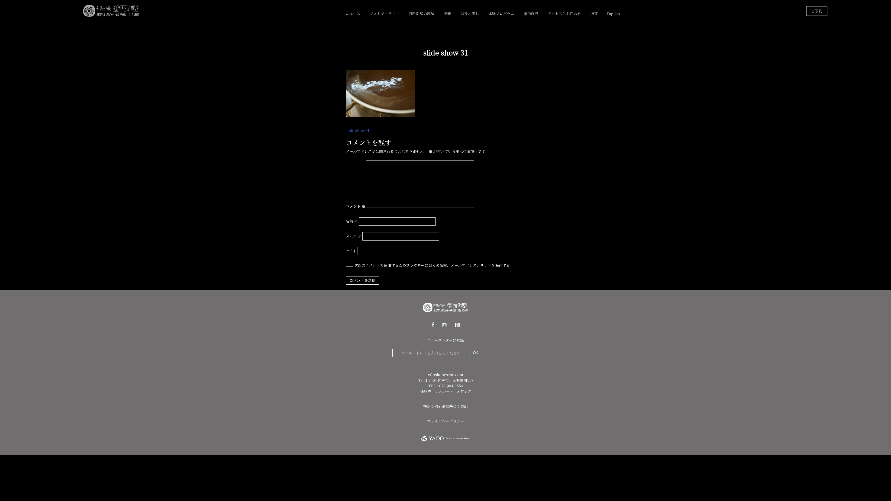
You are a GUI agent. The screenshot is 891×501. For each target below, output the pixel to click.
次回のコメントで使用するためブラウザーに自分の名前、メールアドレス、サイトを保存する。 (433, 265)
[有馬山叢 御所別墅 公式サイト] (111, 10)
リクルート (444, 391)
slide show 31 (357, 130)
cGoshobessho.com (445, 374)
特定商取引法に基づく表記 (445, 406)
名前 (352, 221)
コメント (355, 206)
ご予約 (816, 11)
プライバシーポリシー (445, 421)
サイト (351, 251)
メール (354, 236)
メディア (463, 391)
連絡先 (426, 391)
